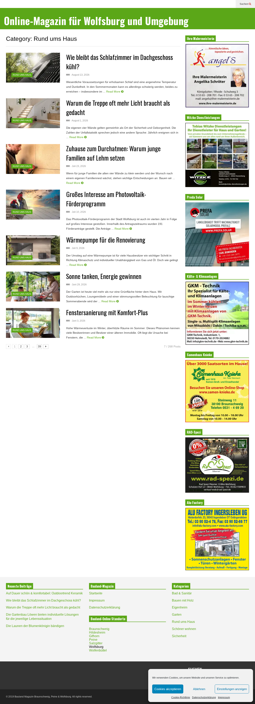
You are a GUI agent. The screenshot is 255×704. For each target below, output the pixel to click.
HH (68, 74)
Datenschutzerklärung (204, 697)
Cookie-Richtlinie (180, 697)
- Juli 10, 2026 (78, 212)
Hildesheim (97, 632)
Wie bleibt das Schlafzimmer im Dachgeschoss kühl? (43, 600)
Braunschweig (99, 629)
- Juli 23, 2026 (78, 166)
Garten (176, 614)
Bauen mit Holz (183, 600)
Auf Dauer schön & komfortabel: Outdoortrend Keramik (44, 593)
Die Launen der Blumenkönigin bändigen (35, 626)
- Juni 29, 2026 (79, 284)
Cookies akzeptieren (167, 689)
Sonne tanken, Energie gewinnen (103, 276)
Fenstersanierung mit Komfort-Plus (107, 312)
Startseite (95, 593)
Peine (93, 639)
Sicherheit (179, 636)
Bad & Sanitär (182, 593)
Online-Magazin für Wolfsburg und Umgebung (96, 20)
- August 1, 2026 (79, 120)
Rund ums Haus (22, 75)
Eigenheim (179, 607)
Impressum (224, 697)
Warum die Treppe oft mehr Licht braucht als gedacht (43, 607)
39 (39, 346)
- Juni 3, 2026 (78, 320)
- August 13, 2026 (80, 74)
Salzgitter (95, 643)
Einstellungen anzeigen (232, 689)
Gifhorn (94, 636)
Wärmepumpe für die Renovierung (105, 239)
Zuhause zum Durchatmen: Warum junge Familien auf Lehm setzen (113, 153)
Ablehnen (199, 689)
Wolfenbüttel (98, 650)
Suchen (244, 4)
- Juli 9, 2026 (77, 248)
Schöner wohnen (184, 629)
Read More (113, 91)
